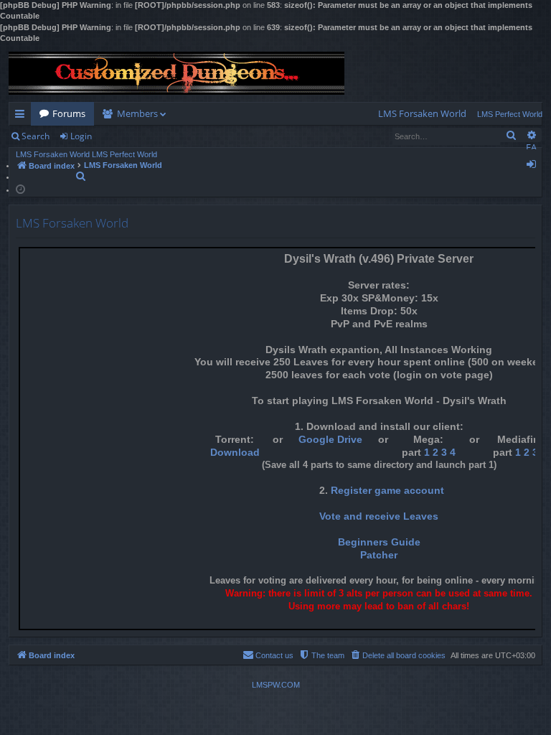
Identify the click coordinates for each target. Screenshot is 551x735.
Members (137, 113)
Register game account (387, 490)
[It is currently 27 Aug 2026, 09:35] (20, 188)
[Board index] (176, 73)
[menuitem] (422, 114)
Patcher (378, 555)
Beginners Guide (379, 542)
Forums (68, 113)
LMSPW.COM (276, 684)
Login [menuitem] (534, 166)
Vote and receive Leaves (378, 516)
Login (81, 136)
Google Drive (330, 439)
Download (235, 452)
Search (36, 136)
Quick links (22, 116)
